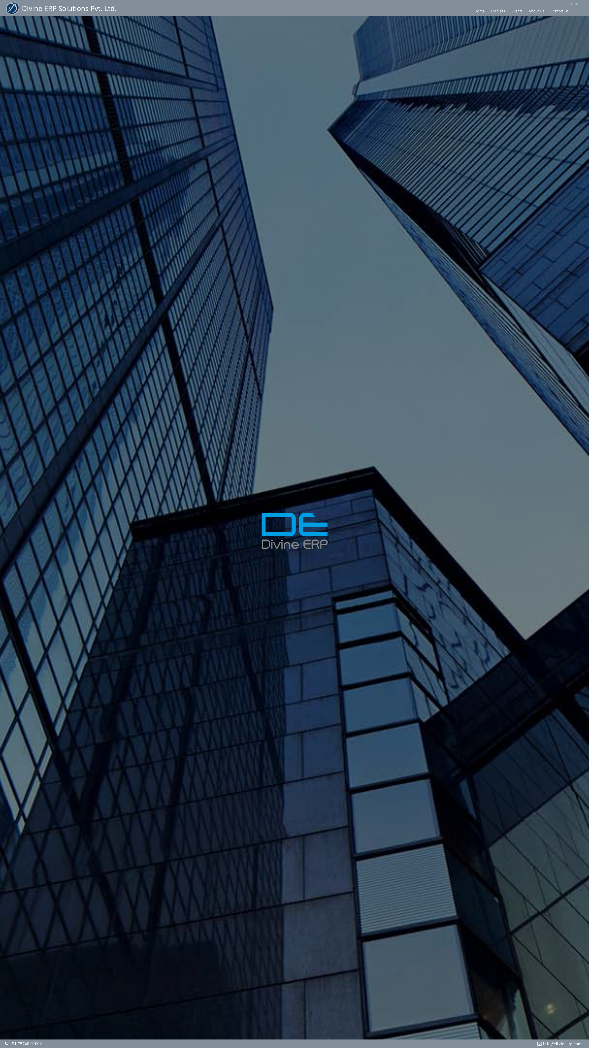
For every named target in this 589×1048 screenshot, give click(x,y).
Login (575, 4)
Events (516, 11)
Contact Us (559, 11)
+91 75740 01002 (25, 1043)
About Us (536, 11)
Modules (498, 11)
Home (479, 11)
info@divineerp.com (562, 1043)
